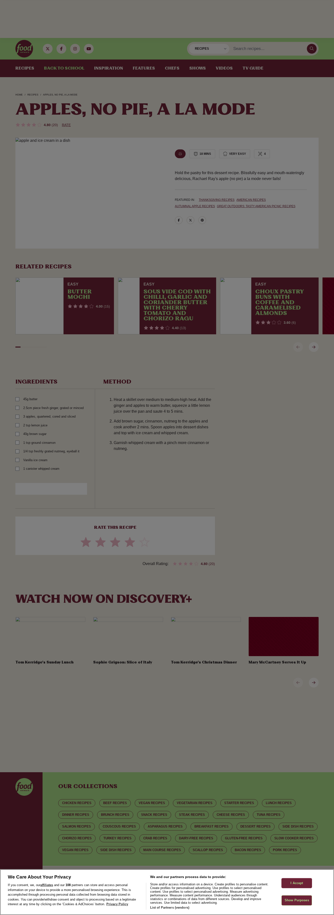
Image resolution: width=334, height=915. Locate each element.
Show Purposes (297, 900)
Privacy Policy (117, 904)
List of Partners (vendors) (169, 907)
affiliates (46, 885)
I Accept (296, 883)
